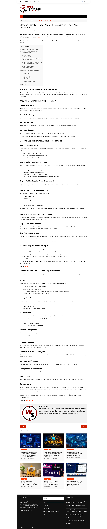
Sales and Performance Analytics (29, 78)
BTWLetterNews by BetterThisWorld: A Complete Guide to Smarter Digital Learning (30, 483)
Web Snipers (23, 30)
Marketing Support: (27, 56)
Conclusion (23, 84)
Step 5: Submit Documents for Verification (31, 64)
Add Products (25, 71)
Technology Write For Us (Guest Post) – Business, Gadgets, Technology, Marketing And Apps (53, 513)
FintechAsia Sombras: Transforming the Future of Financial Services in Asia (74, 454)
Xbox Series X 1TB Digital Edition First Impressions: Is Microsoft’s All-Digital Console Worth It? (76, 516)
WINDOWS (25, 16)
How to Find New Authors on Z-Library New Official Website (75, 506)
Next (84, 426)
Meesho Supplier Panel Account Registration (31, 58)
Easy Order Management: (28, 53)
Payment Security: (26, 55)
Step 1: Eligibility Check (27, 59)
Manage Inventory (26, 73)
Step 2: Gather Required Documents (30, 60)
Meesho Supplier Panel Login (27, 69)
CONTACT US (36, 1)
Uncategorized (38, 30)
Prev (23, 426)
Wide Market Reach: (27, 52)
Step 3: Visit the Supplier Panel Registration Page (32, 62)
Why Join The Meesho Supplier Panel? (29, 51)
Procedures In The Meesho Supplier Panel (30, 70)
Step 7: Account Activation (28, 67)
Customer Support (27, 77)
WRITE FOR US (28, 1)
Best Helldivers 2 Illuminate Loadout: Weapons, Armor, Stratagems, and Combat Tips (76, 501)
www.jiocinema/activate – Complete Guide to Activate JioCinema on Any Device (51, 483)
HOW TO (39, 16)
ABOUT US (22, 1)
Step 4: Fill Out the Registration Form (31, 63)
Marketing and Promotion (28, 80)
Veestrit (27, 266)
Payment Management (28, 76)
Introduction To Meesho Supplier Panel (29, 49)
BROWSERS (33, 16)
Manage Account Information (29, 81)
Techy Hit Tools (29, 400)
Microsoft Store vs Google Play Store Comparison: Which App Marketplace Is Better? (76, 510)
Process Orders (26, 74)
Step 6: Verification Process (28, 66)
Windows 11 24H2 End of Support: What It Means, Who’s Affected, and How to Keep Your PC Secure (76, 522)
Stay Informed (26, 82)
